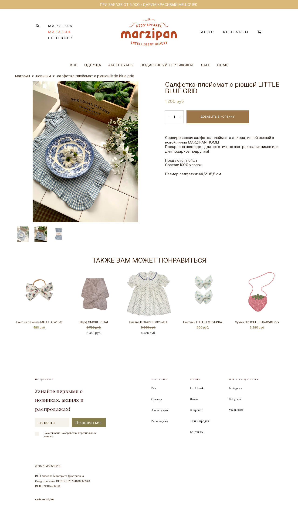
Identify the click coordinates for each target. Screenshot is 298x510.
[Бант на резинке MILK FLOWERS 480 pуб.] (40, 293)
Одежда (156, 399)
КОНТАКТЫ (236, 32)
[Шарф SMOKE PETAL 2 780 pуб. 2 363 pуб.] (94, 293)
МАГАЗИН (59, 32)
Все (153, 388)
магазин (22, 76)
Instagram (235, 388)
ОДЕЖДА (92, 65)
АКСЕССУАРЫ (121, 65)
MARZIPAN (60, 26)
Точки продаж (200, 421)
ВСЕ (73, 65)
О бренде (196, 410)
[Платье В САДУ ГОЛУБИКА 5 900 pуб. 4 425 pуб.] (149, 293)
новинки (43, 76)
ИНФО (207, 32)
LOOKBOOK (61, 38)
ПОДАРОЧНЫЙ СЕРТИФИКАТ (167, 65)
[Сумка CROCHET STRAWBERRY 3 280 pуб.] (258, 293)
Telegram (235, 399)
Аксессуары (159, 410)
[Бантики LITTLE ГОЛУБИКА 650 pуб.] (203, 293)
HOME (222, 65)
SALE (205, 65)
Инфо (194, 399)
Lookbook (197, 388)
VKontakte (236, 409)
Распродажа (159, 421)
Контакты (196, 432)
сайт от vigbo (44, 499)
